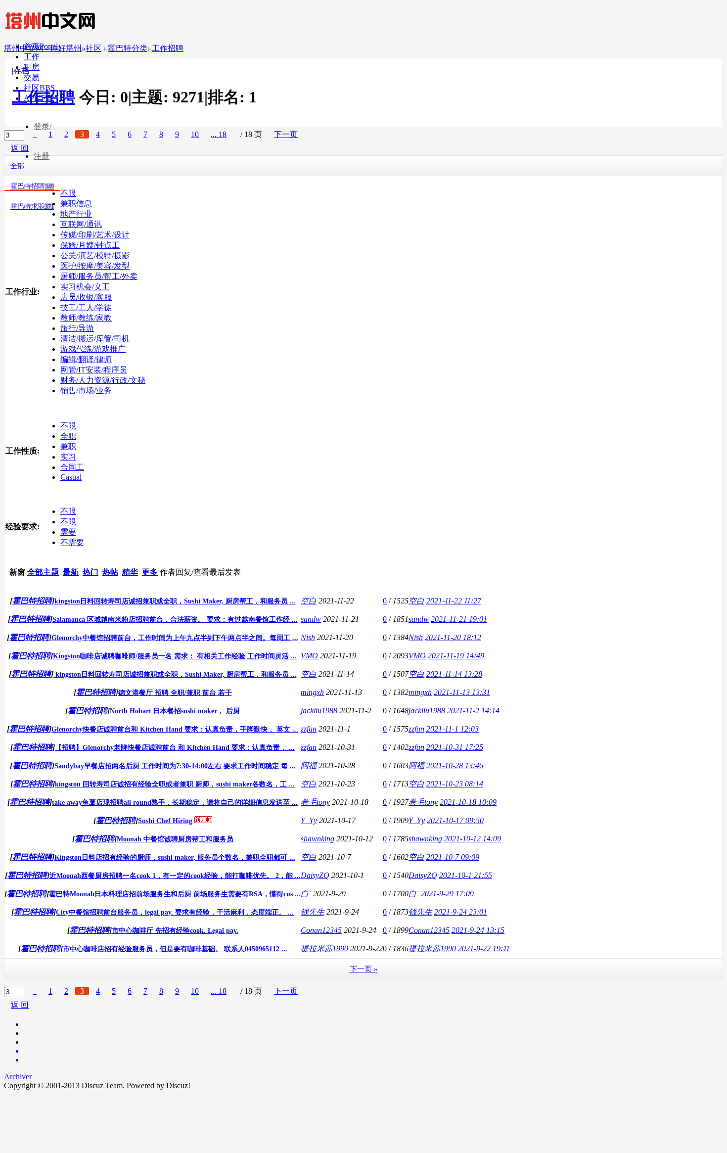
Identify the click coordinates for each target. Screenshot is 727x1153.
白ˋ (306, 893)
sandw (311, 619)
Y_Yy (309, 820)
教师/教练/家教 (86, 318)
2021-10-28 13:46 (454, 765)
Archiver (18, 1076)
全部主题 (43, 572)
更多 (150, 572)
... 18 (219, 991)
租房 (32, 67)
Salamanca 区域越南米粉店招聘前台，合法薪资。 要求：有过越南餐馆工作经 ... (175, 619)
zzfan (309, 729)
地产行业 (76, 214)
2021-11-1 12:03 (452, 729)
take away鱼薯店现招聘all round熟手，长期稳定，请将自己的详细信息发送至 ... (175, 802)
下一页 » (364, 969)
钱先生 (312, 912)
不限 (68, 193)
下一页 (286, 991)
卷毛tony (315, 802)
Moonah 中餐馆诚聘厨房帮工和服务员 (175, 839)
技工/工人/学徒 (86, 307)
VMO (309, 655)
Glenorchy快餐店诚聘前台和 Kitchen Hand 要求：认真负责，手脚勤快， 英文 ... (174, 729)
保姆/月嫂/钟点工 (90, 245)
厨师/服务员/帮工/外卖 (98, 276)
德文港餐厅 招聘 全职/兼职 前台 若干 (175, 692)
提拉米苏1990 (324, 948)
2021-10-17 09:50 (455, 820)
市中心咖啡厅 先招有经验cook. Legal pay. (175, 930)
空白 (309, 601)
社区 (39, 88)
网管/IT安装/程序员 (93, 370)
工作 (32, 56)
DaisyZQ (315, 875)
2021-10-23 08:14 (454, 784)
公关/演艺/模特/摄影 (95, 255)
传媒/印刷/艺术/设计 (95, 235)
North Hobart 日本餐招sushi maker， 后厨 (175, 711)
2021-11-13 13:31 (462, 692)
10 (195, 991)
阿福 (309, 765)
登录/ (42, 126)
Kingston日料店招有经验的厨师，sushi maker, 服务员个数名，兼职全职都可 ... (174, 857)
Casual (71, 477)
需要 (68, 532)
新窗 (17, 572)
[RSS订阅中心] (373, 1060)
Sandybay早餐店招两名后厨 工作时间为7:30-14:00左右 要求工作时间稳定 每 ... (175, 766)
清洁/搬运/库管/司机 (95, 338)
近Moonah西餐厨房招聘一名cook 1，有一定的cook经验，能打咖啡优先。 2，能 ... (175, 875)
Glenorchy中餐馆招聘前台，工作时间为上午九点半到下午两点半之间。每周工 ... (174, 638)
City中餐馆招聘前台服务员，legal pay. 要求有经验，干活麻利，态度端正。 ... (175, 912)
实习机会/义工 (85, 286)
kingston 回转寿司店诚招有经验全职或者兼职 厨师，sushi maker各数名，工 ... (175, 784)
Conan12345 (321, 930)
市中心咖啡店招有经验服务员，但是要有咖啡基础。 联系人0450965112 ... (175, 949)
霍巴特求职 (32, 206)
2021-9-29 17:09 (447, 893)
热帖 (110, 572)
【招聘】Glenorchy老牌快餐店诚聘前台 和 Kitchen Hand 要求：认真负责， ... (175, 747)
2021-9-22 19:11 (484, 948)
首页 (41, 46)
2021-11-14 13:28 (454, 674)
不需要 (72, 542)
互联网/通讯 (81, 224)
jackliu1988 (319, 710)
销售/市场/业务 (86, 390)
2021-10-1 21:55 (465, 875)
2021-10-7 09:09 (452, 857)
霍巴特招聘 (32, 186)
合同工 (72, 467)
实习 (68, 457)
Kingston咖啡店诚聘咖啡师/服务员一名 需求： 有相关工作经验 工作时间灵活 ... (175, 656)
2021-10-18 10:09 (468, 802)
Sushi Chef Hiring (165, 821)
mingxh (312, 692)
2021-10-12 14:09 (472, 838)
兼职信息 (76, 203)
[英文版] (373, 1051)
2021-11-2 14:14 (473, 710)
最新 (71, 572)
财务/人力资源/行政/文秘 (102, 380)
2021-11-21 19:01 (459, 619)
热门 (90, 572)
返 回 (20, 1005)
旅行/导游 (77, 328)
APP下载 (39, 98)
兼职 (68, 446)
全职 (68, 436)
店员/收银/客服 (86, 297)
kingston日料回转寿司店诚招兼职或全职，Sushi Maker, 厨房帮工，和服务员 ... (175, 601)
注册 (41, 156)
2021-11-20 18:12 (453, 637)
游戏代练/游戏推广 (93, 349)
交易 (32, 77)
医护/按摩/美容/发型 (95, 266)
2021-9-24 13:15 (478, 930)
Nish (308, 637)
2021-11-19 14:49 (456, 655)
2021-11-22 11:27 (453, 601)
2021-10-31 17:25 (454, 747)
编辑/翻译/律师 (86, 359)
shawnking (317, 838)
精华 (130, 572)
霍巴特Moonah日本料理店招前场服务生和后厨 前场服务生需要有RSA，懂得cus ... (175, 894)
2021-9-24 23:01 (460, 912)
